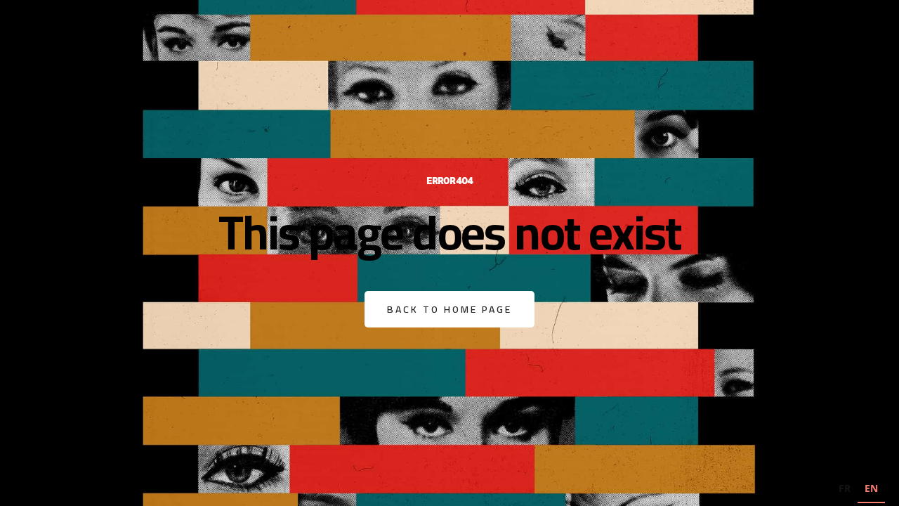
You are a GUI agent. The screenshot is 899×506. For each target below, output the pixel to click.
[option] (845, 490)
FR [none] (845, 488)
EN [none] (871, 488)
